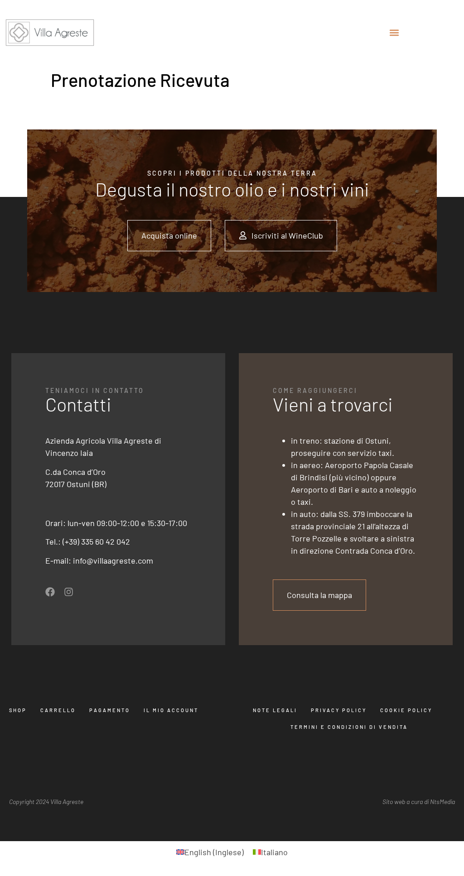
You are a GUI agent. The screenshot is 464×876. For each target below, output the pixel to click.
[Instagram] (68, 592)
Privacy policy (339, 710)
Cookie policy (406, 710)
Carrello (58, 710)
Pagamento (109, 710)
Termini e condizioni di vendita (349, 727)
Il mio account (171, 710)
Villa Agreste (66, 801)
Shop (18, 710)
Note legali (275, 710)
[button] (394, 32)
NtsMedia (442, 801)
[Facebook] (50, 592)
